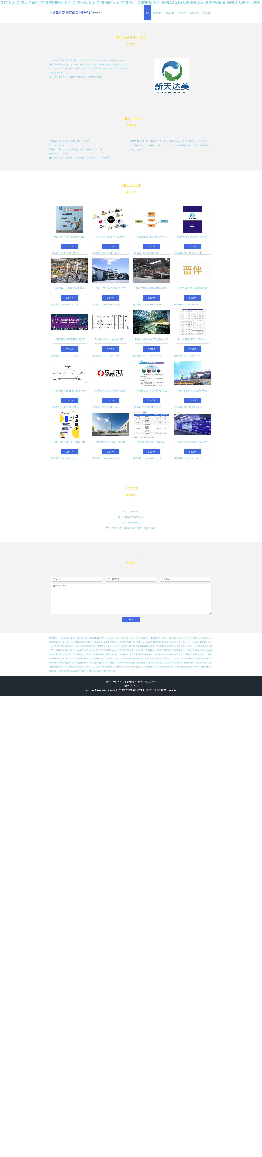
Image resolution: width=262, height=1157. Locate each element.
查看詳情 (69, 246)
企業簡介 (157, 12)
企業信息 (194, 12)
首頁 (147, 12)
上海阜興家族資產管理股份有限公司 (75, 12)
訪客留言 (206, 12)
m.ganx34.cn (133, 522)
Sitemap (172, 690)
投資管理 (117, 690)
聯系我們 (182, 12)
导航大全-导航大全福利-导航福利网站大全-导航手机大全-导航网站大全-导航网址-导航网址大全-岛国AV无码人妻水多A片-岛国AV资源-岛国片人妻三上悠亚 (130, 2)
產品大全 (170, 12)
